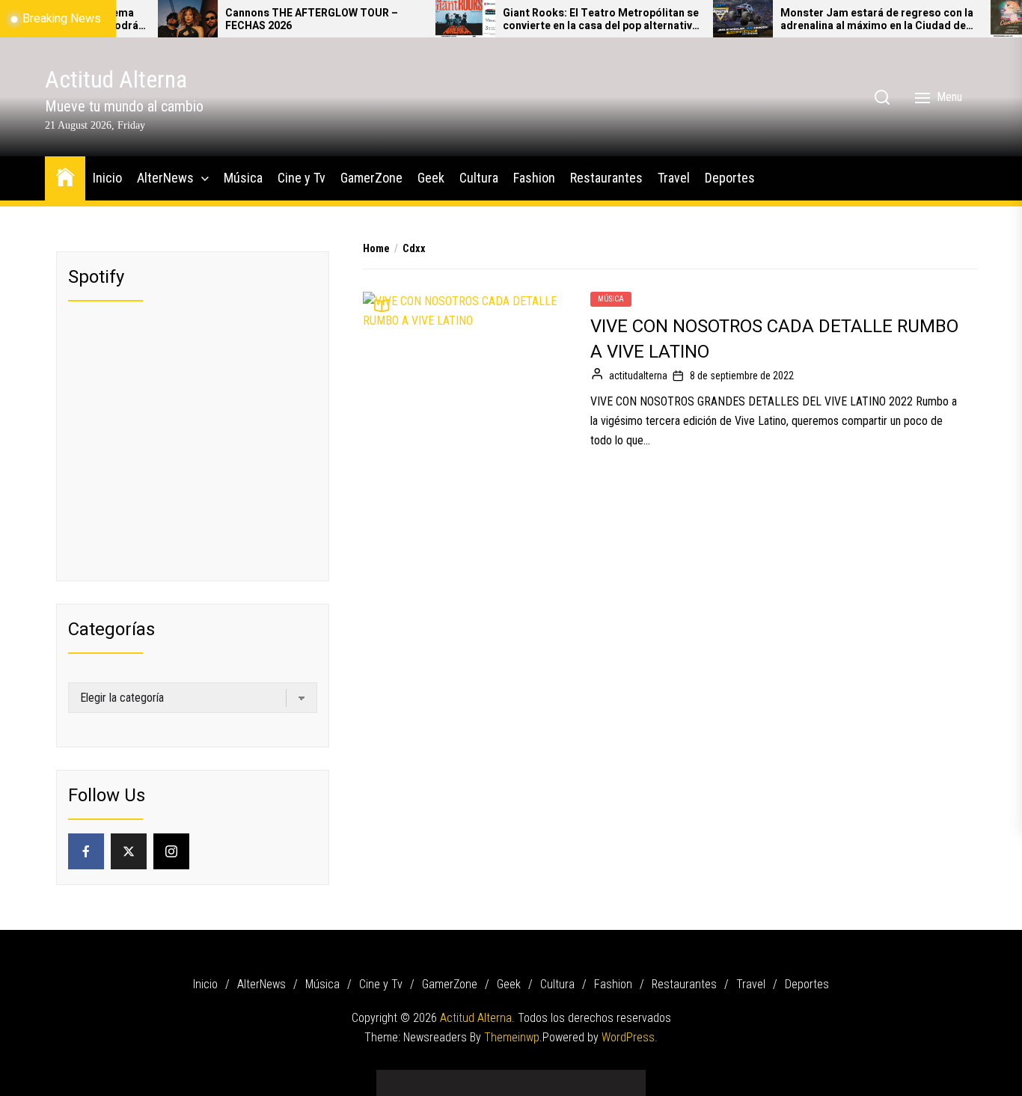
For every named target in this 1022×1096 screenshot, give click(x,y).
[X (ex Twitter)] (129, 851)
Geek (430, 178)
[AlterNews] (421, 1077)
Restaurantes (606, 178)
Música (243, 178)
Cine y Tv (301, 178)
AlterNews (165, 178)
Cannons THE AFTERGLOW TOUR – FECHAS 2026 (288, 20)
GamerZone (371, 178)
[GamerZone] (488, 1077)
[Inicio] (399, 1077)
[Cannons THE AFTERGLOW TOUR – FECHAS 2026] (165, 18)
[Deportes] (623, 1077)
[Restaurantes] (578, 1077)
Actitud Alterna (116, 79)
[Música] (443, 1077)
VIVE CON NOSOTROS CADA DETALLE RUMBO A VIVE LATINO (774, 339)
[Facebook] (86, 851)
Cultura (478, 178)
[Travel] (601, 1077)
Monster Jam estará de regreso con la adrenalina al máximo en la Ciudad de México (853, 20)
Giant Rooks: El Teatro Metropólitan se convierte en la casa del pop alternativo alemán (578, 20)
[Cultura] (533, 1077)
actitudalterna (638, 376)
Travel (674, 178)
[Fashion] (556, 1077)
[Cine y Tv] (466, 1077)
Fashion (534, 178)
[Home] (65, 176)
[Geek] (511, 1077)
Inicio (107, 178)
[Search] (882, 97)
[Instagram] (171, 851)
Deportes (730, 178)
